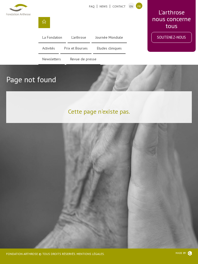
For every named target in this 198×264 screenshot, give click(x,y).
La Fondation (52, 37)
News (104, 6)
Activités (48, 48)
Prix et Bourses (76, 48)
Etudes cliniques (109, 48)
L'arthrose (78, 37)
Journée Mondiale (109, 37)
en (131, 6)
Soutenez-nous (171, 37)
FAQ (92, 6)
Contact (119, 6)
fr (139, 6)
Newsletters (51, 59)
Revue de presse (83, 59)
